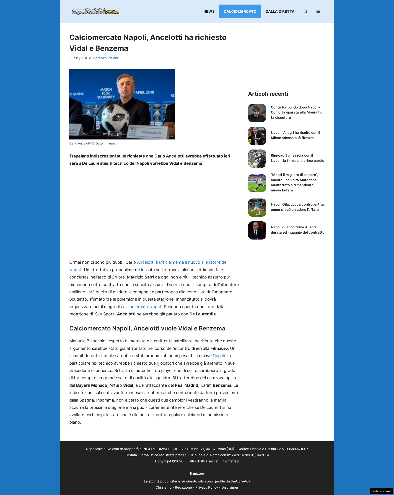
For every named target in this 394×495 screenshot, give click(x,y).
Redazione (183, 487)
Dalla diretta (280, 11)
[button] (305, 11)
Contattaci (231, 461)
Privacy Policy (206, 487)
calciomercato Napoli (141, 306)
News (209, 11)
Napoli (219, 355)
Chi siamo (163, 487)
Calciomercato (240, 11)
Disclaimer (229, 487)
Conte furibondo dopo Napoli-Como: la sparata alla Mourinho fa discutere (296, 112)
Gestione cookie (381, 491)
